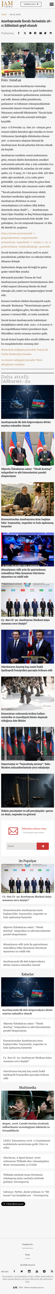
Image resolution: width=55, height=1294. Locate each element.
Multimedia (27, 1087)
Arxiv (5, 14)
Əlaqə (27, 1255)
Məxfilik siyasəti (27, 1265)
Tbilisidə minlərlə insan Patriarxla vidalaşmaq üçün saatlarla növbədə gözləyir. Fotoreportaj (23, 1178)
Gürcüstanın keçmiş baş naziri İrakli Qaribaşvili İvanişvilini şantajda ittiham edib (27, 668)
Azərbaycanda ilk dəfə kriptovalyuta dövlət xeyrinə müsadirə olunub (26, 424)
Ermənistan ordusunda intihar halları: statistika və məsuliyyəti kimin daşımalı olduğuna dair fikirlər (24, 717)
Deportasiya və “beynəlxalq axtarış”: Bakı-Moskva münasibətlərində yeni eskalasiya (26, 766)
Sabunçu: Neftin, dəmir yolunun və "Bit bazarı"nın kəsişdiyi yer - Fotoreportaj (26, 1193)
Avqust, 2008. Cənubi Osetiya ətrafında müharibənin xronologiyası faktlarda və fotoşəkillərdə (26, 1127)
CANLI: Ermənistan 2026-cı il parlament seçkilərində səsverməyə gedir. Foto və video (26, 1144)
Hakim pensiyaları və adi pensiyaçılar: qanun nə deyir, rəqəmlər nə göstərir (27, 812)
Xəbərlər (27, 974)
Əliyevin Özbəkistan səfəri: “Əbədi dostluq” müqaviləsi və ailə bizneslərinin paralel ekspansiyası (26, 472)
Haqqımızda (27, 1244)
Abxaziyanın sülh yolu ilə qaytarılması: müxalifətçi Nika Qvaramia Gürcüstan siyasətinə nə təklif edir (23, 573)
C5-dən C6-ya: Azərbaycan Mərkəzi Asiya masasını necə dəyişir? (25, 622)
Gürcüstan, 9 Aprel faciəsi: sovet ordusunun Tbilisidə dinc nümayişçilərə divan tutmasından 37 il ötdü (26, 1161)
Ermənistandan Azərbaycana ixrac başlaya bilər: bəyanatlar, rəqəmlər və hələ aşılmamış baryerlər (27, 523)
